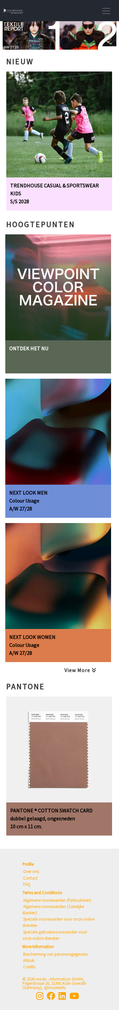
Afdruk (28, 960)
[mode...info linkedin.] (62, 996)
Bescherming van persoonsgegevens (55, 954)
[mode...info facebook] (51, 996)
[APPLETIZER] (13, 10)
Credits (29, 966)
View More (78, 670)
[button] (104, 10)
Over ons (31, 871)
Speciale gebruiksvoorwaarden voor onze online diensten (54, 935)
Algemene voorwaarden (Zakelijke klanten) (53, 909)
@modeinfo (55, 987)
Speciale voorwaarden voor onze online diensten (58, 922)
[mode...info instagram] (39, 996)
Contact (30, 878)
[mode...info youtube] (74, 996)
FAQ (26, 884)
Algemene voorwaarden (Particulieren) (57, 900)
